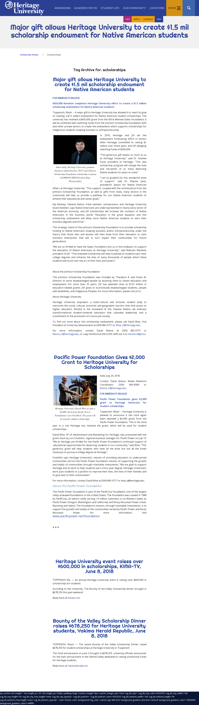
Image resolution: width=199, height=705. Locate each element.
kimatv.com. (74, 597)
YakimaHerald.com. (78, 665)
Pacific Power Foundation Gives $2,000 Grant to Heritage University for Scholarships (99, 362)
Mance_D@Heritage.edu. (113, 388)
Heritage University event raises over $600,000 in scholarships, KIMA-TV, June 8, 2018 (99, 566)
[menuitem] (62, 8)
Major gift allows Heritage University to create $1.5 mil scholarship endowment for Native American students (99, 84)
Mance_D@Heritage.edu (66, 334)
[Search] (189, 8)
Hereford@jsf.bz (137, 334)
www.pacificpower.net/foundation (76, 516)
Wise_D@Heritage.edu (128, 325)
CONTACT (148, 19)
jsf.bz (138, 291)
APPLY (137, 19)
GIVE (159, 19)
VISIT (127, 19)
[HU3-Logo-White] (24, 8)
